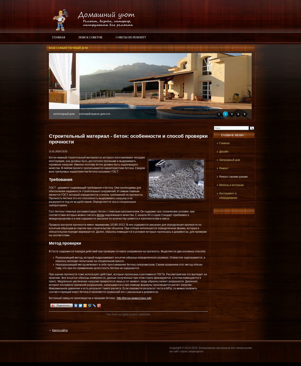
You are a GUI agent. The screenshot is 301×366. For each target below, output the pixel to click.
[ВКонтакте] (76, 305)
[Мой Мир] (89, 305)
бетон (100, 215)
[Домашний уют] (92, 30)
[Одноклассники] (85, 305)
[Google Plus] (99, 305)
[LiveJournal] (94, 305)
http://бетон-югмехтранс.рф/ (134, 298)
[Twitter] (80, 305)
